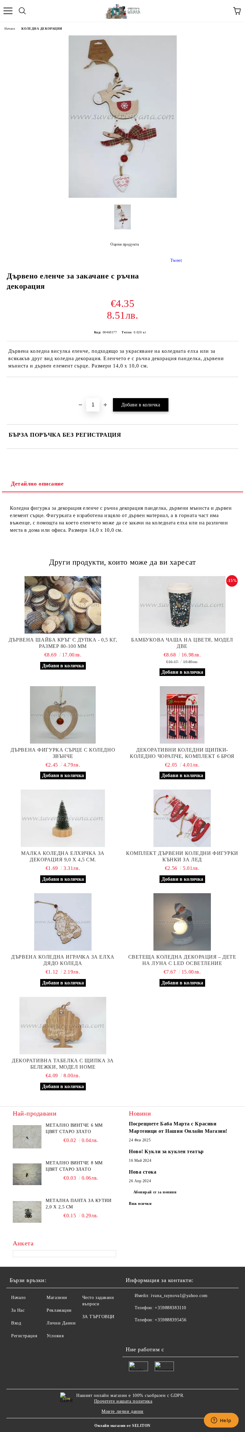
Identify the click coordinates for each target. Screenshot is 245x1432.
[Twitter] (148, 1333)
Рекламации (59, 1310)
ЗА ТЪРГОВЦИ (98, 1316)
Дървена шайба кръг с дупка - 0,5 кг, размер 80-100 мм (63, 643)
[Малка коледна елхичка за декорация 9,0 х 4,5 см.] (63, 818)
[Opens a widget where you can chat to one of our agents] (221, 1421)
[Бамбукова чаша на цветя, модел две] (182, 605)
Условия (55, 1335)
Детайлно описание (37, 483)
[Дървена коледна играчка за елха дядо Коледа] (63, 922)
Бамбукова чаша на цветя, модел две (182, 643)
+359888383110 (170, 1307)
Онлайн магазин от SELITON (122, 1425)
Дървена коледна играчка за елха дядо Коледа (62, 960)
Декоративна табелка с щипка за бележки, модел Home (63, 1064)
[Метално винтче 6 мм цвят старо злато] (27, 1136)
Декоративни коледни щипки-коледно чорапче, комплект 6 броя (182, 753)
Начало (9, 28)
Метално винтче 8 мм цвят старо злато (74, 1166)
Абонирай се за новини (155, 1192)
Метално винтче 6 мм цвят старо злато (74, 1128)
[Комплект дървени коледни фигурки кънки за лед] (182, 818)
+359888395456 (170, 1319)
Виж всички (140, 1203)
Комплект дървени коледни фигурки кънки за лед (182, 856)
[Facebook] (134, 1333)
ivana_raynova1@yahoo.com (179, 1295)
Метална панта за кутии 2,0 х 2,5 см (78, 1203)
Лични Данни (61, 1323)
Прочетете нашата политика (123, 1401)
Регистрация (24, 1335)
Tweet (176, 260)
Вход (16, 1323)
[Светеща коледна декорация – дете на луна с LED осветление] (182, 922)
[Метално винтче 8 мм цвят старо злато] (27, 1174)
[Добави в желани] (233, 388)
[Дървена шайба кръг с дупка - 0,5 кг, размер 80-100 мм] (63, 605)
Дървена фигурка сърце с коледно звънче (63, 753)
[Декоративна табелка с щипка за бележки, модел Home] (63, 1025)
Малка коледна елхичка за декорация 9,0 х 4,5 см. (62, 856)
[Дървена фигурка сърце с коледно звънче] (63, 715)
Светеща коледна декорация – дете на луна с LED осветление (182, 960)
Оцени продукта (124, 244)
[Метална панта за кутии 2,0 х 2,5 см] (27, 1212)
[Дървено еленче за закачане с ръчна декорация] (123, 196)
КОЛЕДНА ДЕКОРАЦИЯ (41, 28)
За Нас (18, 1310)
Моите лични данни (122, 1411)
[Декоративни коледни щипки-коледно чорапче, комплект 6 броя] (182, 715)
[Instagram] (162, 1333)
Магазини (57, 1297)
